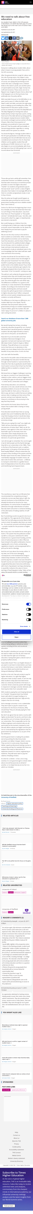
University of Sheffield (8, 797)
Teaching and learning (9, 806)
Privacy (16, 1144)
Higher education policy (14, 803)
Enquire (11, 892)
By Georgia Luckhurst (6, 1029)
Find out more (8, 1206)
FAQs (16, 1132)
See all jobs (6, 1090)
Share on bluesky (3, 38)
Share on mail (18, 38)
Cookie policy (16, 1147)
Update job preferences (18, 1090)
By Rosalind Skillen (6, 1078)
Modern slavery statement (16, 1158)
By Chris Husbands (6, 864)
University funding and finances (12, 809)
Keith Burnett (4, 34)
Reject (16, 637)
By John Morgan (5, 848)
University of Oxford (9, 889)
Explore (5, 892)
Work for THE (16, 1141)
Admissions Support (20, 892)
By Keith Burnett (5, 832)
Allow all (16, 631)
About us (16, 1138)
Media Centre (16, 1155)
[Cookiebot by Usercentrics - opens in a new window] (23, 575)
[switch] (28, 609)
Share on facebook (14, 38)
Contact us (16, 1135)
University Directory (16, 1161)
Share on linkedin (6, 38)
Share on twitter (10, 38)
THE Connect (16, 1152)
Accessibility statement (16, 1150)
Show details (24, 626)
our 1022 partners (12, 584)
